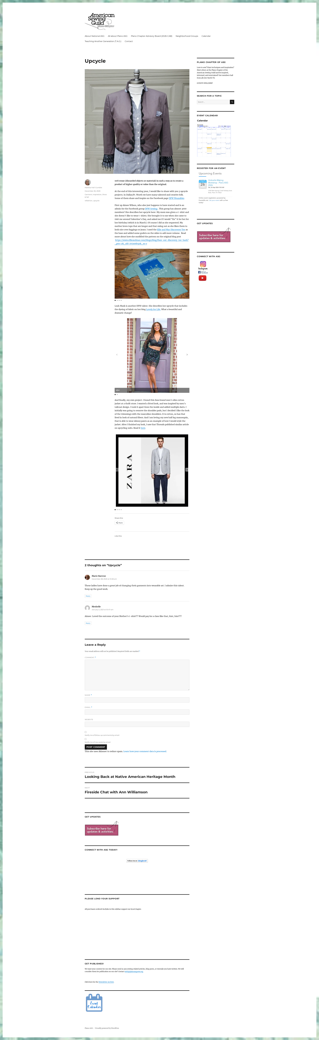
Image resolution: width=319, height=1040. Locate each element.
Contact (129, 41)
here (143, 428)
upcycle (96, 201)
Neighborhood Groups (187, 36)
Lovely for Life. (153, 309)
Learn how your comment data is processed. (145, 751)
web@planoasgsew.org (134, 971)
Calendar (206, 36)
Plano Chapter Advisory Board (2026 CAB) (151, 36)
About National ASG (94, 36)
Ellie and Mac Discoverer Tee (171, 229)
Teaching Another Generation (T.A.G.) (103, 41)
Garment (88, 194)
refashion (88, 201)
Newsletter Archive (106, 982)
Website (89, 719)
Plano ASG (89, 1028)
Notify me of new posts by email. (98, 742)
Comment (90, 657)
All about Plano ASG (117, 36)
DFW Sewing (151, 208)
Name (88, 695)
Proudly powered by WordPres (107, 1028)
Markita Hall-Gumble (93, 187)
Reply (88, 596)
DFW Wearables (176, 198)
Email (88, 707)
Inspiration (97, 194)
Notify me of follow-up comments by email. (102, 735)
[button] (187, 273)
